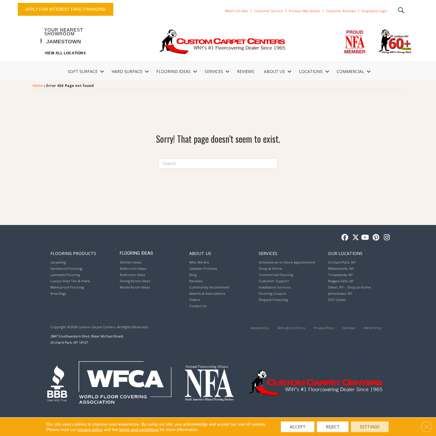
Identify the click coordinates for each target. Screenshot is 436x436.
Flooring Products (73, 253)
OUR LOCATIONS (345, 253)
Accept (297, 426)
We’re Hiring (372, 328)
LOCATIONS (311, 71)
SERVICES (214, 71)
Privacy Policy (324, 328)
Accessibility (259, 328)
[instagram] (385, 237)
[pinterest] (375, 237)
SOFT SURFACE (83, 71)
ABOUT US (274, 71)
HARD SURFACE (127, 71)
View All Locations (65, 53)
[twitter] (354, 237)
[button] (102, 71)
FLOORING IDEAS (173, 71)
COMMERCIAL (350, 71)
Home (38, 85)
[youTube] (364, 237)
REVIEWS (245, 71)
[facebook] (344, 237)
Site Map (348, 328)
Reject (333, 426)
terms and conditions (138, 429)
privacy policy (90, 429)
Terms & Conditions (291, 328)
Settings (370, 426)
